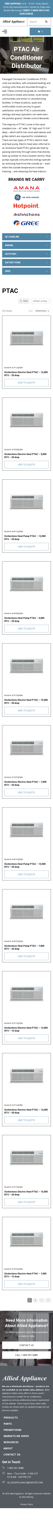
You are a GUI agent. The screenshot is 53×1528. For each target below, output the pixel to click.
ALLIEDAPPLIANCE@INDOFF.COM (25, 1482)
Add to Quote (26, 382)
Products (11, 1417)
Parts (8, 1423)
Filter (25, 301)
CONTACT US (26, 1345)
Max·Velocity (27, 1497)
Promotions (12, 1430)
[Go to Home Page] (13, 21)
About (8, 1448)
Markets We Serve (16, 1436)
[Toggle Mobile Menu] (4, 31)
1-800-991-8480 (15, 1468)
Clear (30, 310)
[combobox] (41, 301)
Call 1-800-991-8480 (26, 1355)
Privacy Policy (26, 1504)
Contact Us (12, 1454)
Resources (11, 1442)
